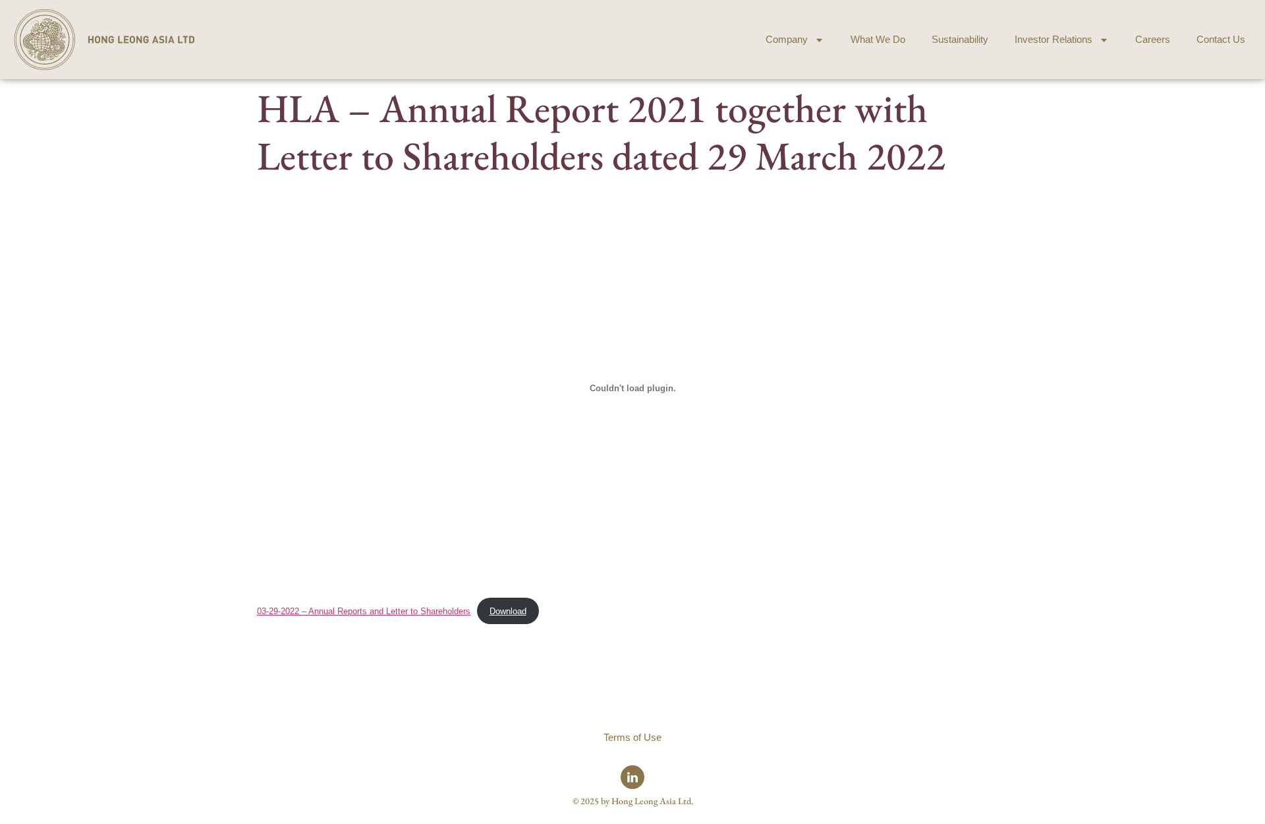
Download (508, 611)
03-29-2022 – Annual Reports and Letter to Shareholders (363, 611)
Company (787, 39)
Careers (1152, 39)
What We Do (878, 39)
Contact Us (1220, 39)
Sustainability (960, 39)
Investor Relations (1053, 39)
